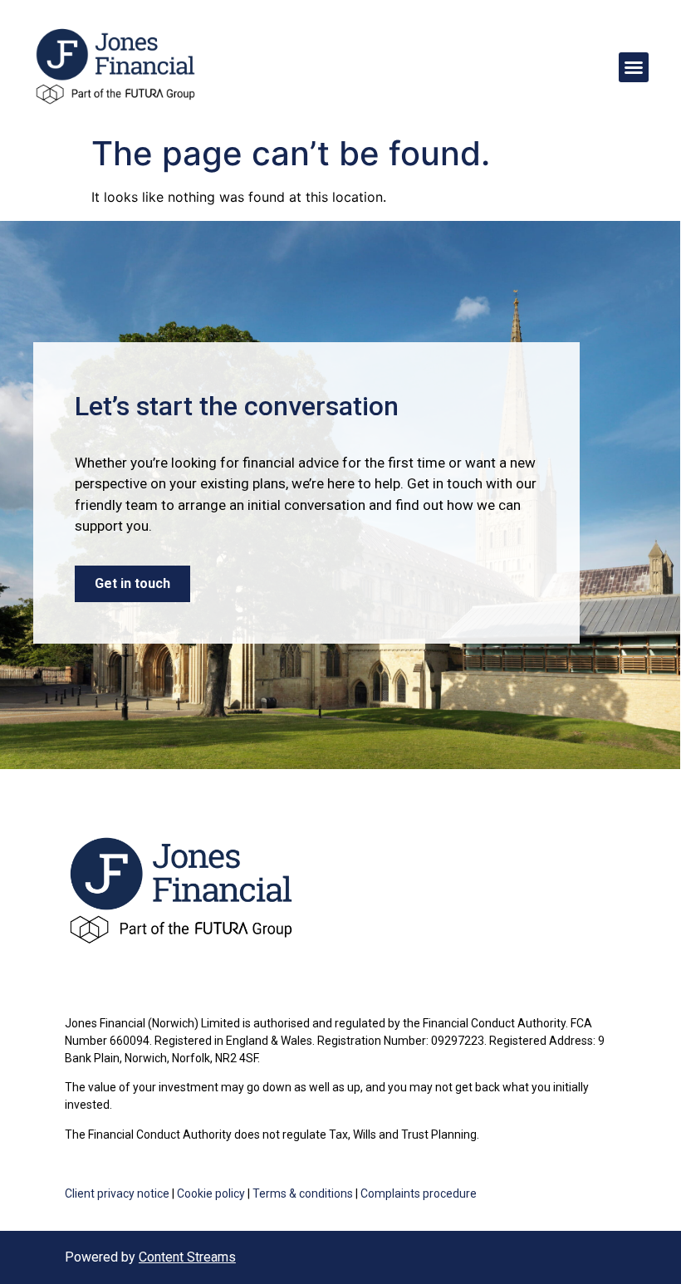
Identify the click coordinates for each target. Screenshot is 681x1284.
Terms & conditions (302, 1193)
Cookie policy (211, 1193)
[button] (634, 67)
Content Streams (187, 1257)
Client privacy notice (117, 1193)
